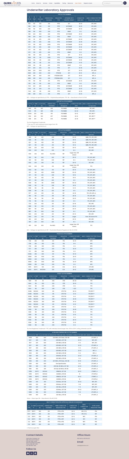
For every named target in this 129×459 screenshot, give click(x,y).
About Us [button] (38, 3)
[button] (38, 3)
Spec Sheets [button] (78, 3)
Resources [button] (70, 3)
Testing (64, 3)
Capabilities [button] (57, 3)
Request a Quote (88, 3)
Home (33, 3)
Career (50, 3)
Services (45, 3)
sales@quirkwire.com (82, 445)
